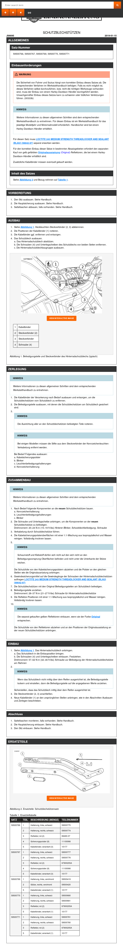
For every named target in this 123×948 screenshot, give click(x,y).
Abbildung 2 (26, 179)
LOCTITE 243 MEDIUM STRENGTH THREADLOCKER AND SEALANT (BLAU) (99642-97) (60, 581)
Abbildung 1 (27, 227)
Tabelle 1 (63, 179)
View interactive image (61, 318)
